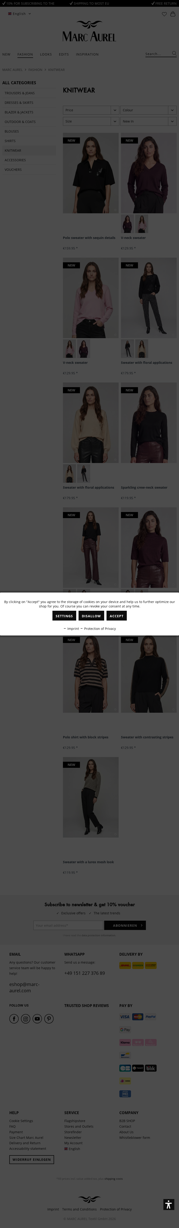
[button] (168, 1204)
